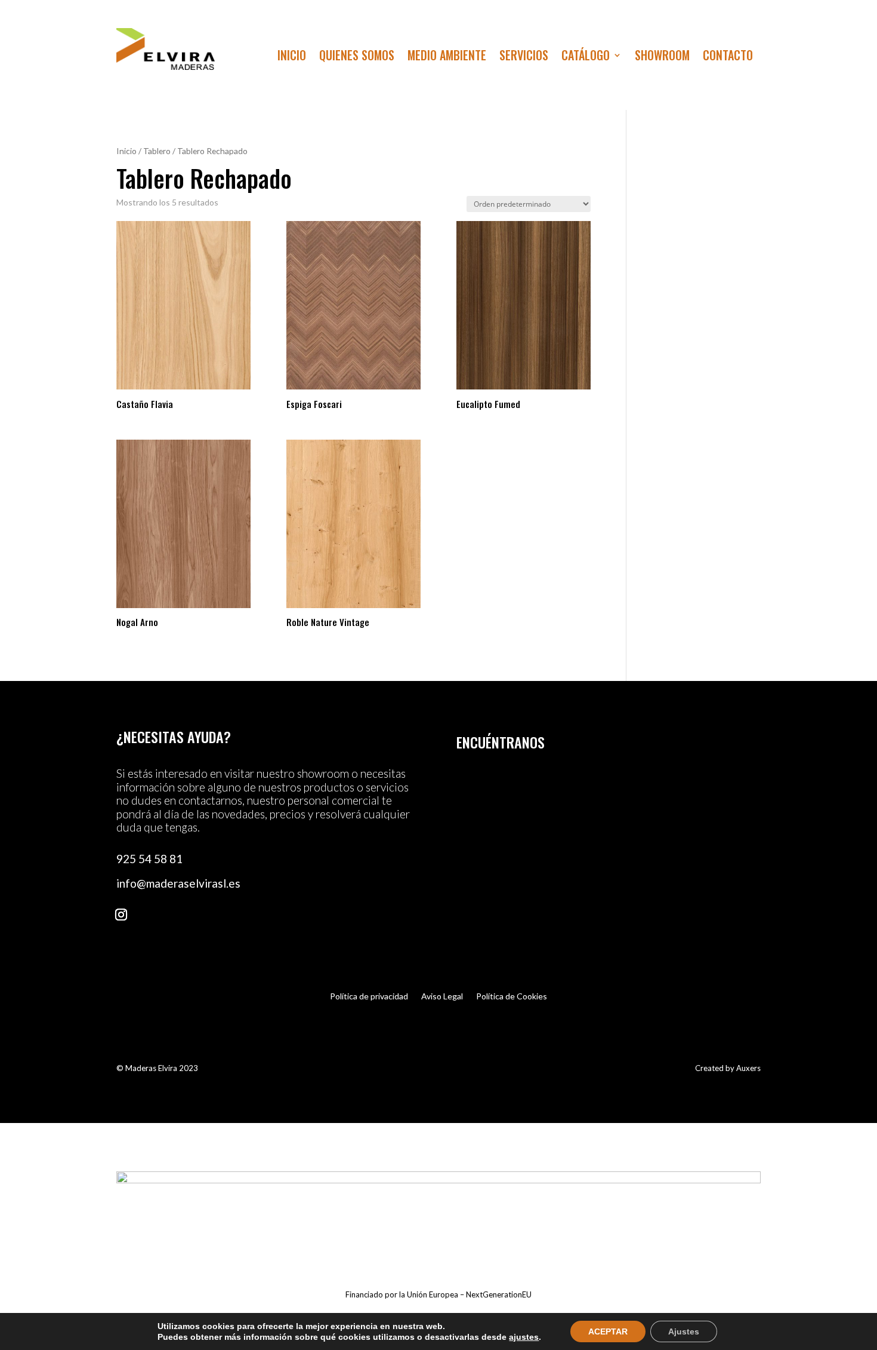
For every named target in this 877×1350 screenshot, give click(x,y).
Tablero (157, 151)
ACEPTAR (608, 1331)
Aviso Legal (442, 996)
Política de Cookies (511, 996)
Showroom (662, 57)
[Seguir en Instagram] (121, 914)
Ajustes (683, 1331)
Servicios (523, 57)
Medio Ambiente (446, 57)
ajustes (524, 1337)
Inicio (291, 57)
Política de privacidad (369, 996)
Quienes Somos (356, 57)
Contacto (728, 57)
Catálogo (585, 57)
